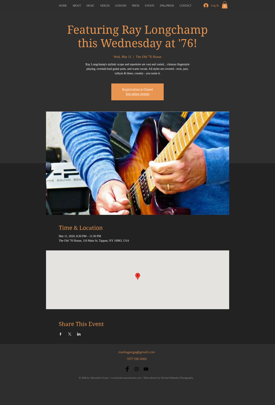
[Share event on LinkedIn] (79, 334)
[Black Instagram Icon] (136, 369)
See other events (137, 94)
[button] (167, 5)
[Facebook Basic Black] (127, 369)
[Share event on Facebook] (60, 334)
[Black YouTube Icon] (146, 369)
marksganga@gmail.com (136, 352)
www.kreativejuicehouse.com (126, 377)
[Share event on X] (69, 334)
